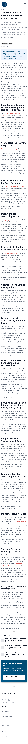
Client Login (4, 736)
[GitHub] (2, 700)
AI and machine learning (9, 149)
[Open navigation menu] (25, 4)
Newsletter (4, 734)
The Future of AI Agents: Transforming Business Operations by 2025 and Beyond (15, 640)
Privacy (3, 738)
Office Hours (4, 731)
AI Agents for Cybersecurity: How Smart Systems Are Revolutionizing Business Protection (16, 647)
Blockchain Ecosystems (11, 253)
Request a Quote (5, 725)
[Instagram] (6, 700)
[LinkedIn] (9, 700)
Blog (4, 9)
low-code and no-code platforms (14, 186)
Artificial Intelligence (7, 716)
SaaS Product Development (8, 714)
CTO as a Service (5, 711)
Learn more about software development (12, 677)
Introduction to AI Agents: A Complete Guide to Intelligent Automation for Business (15, 654)
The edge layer (5, 220)
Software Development (7, 43)
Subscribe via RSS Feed (9, 696)
